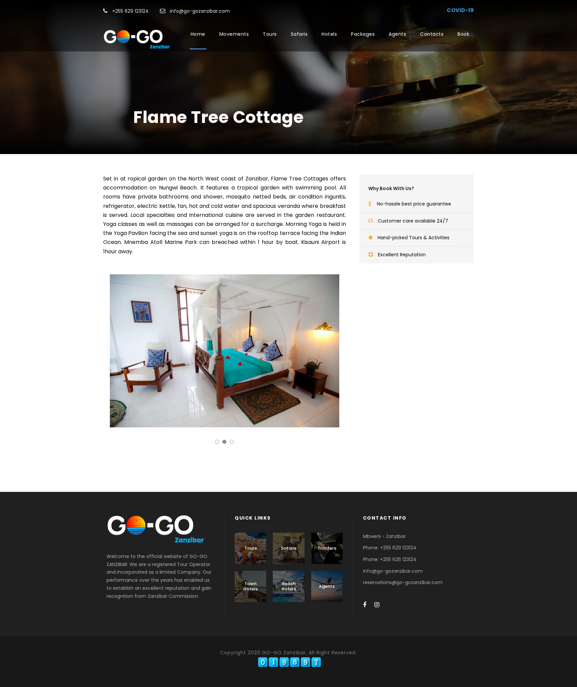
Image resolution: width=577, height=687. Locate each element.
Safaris (299, 34)
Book (463, 34)
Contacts (431, 34)
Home (198, 34)
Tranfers (327, 548)
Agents (397, 34)
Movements (234, 34)
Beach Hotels (288, 586)
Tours (270, 34)
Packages (363, 34)
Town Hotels (250, 586)
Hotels (329, 34)
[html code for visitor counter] (289, 662)
